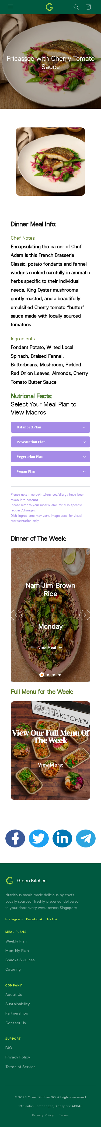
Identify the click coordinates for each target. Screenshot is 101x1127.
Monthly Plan (17, 950)
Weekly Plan (16, 941)
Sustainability (17, 1003)
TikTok (52, 919)
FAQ (8, 1047)
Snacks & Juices (20, 960)
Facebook (34, 919)
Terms (64, 1115)
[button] (11, 7)
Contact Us (15, 1022)
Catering (13, 969)
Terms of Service (20, 1066)
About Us (13, 994)
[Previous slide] (16, 615)
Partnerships (16, 1013)
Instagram (14, 919)
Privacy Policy (17, 1057)
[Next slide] (84, 615)
